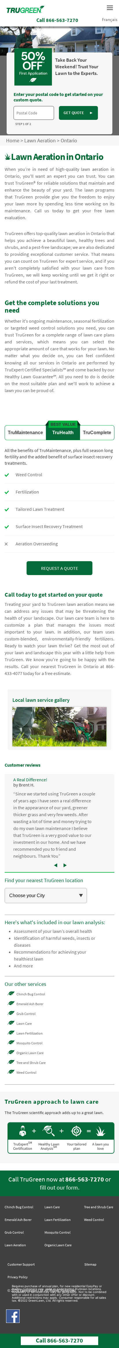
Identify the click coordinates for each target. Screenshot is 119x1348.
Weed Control (26, 1072)
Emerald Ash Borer (29, 1004)
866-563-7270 (84, 1179)
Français (109, 19)
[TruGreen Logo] (25, 11)
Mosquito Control (29, 1043)
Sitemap (90, 1264)
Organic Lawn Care (30, 1053)
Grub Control (26, 1014)
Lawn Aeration (40, 140)
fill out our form (59, 1187)
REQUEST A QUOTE (59, 568)
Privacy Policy (18, 1277)
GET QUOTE (78, 112)
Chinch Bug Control (30, 994)
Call (57, 20)
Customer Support (21, 1264)
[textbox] (34, 113)
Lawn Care (24, 1023)
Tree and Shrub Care (31, 1062)
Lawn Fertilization (29, 1033)
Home (12, 140)
